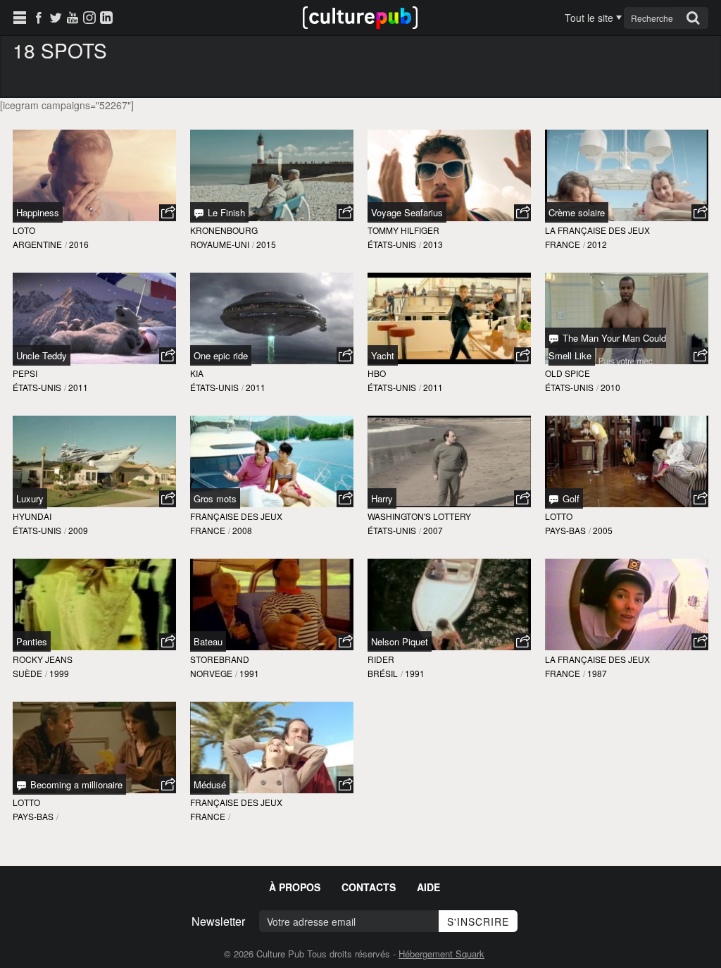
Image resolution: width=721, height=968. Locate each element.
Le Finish (225, 212)
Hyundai (32, 516)
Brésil (383, 673)
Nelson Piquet (399, 641)
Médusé (210, 784)
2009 (78, 530)
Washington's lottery (419, 516)
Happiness (37, 212)
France (562, 244)
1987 (597, 673)
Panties (31, 641)
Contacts (368, 887)
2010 (610, 387)
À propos (294, 887)
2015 (266, 244)
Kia (196, 373)
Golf (569, 498)
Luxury (30, 498)
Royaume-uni (219, 244)
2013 (433, 244)
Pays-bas (565, 530)
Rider (381, 659)
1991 (249, 673)
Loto (24, 230)
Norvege (211, 673)
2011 (78, 387)
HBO (377, 373)
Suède (27, 673)
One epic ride (221, 355)
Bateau (208, 641)
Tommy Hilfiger (403, 230)
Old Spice (567, 373)
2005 (603, 530)
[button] (167, 212)
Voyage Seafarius (407, 212)
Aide (428, 887)
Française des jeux (236, 516)
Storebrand (219, 659)
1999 (59, 673)
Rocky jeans (43, 659)
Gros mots (215, 498)
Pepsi (25, 373)
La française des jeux (597, 230)
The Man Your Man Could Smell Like (607, 346)
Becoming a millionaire (75, 784)
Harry (382, 498)
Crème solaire (576, 212)
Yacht (382, 355)
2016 (79, 244)
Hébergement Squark (441, 953)
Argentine (37, 244)
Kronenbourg (224, 230)
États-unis (392, 244)
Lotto (558, 516)
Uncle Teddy (41, 355)
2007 (433, 530)
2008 (242, 530)
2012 (597, 244)
